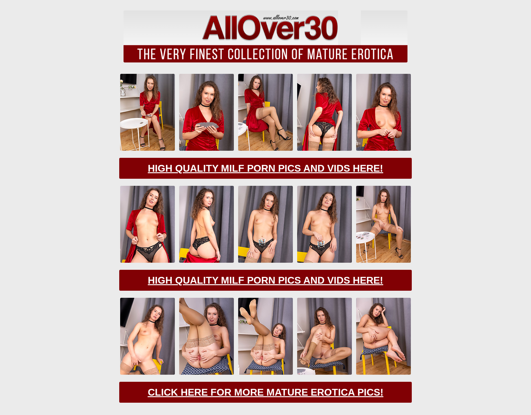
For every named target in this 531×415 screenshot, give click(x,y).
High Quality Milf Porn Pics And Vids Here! (265, 168)
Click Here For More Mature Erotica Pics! (266, 392)
